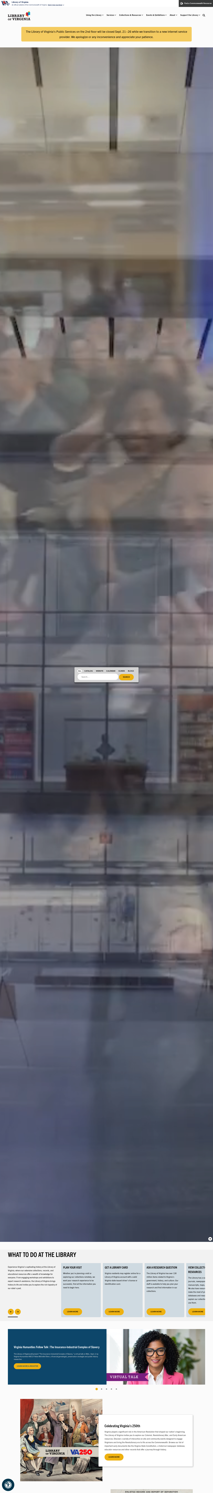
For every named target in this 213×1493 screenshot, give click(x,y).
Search (126, 677)
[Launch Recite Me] (8, 1485)
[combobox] (97, 677)
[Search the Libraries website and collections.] (204, 15)
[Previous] (11, 1312)
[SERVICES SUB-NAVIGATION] (115, 15)
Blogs (131, 671)
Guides (121, 671)
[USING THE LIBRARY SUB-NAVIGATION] (102, 15)
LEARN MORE (114, 1312)
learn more (72, 1312)
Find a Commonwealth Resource (198, 3)
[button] (93, 16)
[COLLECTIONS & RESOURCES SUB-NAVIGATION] (142, 15)
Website (99, 671)
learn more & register (27, 1366)
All (79, 671)
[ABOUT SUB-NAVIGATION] (176, 15)
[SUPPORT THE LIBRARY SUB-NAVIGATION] (199, 15)
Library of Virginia (20, 2)
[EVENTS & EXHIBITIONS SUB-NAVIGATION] (166, 15)
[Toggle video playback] (210, 1239)
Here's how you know (55, 5)
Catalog (88, 671)
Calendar (110, 671)
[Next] (18, 1312)
